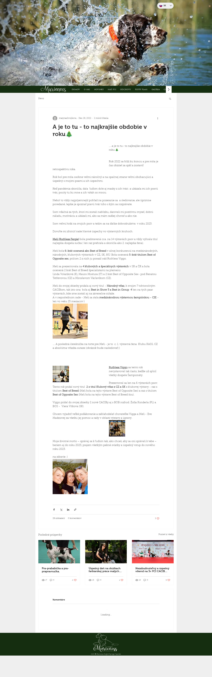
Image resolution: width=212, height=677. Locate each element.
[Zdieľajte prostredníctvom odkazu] (75, 525)
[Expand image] (70, 336)
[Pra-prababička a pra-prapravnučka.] (59, 567)
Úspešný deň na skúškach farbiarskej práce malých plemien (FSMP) (105, 585)
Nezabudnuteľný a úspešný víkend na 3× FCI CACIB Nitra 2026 (152, 585)
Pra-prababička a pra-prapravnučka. (55, 585)
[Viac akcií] (157, 118)
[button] (112, 89)
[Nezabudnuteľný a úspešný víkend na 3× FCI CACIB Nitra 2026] (153, 567)
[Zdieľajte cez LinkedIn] (68, 525)
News (41, 99)
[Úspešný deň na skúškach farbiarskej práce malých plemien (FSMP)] (106, 567)
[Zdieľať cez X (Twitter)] (61, 525)
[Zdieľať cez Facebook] (54, 525)
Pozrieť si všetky (166, 550)
